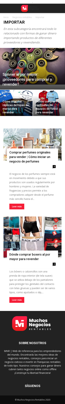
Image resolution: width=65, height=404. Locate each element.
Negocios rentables (22, 17)
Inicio (6, 17)
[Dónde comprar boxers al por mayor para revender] (32, 237)
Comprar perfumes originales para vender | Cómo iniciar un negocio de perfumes (29, 157)
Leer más (17, 206)
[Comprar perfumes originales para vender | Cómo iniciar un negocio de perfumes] (32, 144)
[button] (5, 8)
